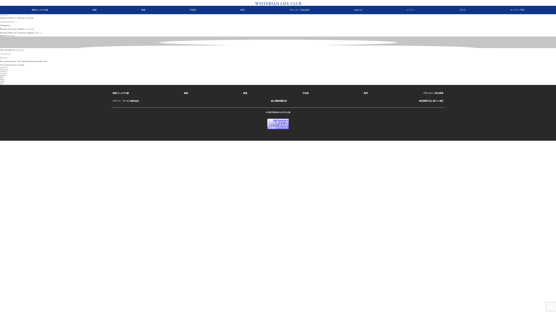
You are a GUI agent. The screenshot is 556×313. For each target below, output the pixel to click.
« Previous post (5, 54)
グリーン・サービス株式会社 (126, 101)
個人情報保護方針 (279, 101)
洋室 (1, 84)
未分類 (2, 82)
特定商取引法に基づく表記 (431, 101)
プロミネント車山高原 (299, 10)
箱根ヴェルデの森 (40, 10)
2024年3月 (3, 73)
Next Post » (4, 58)
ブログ (462, 10)
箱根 (95, 10)
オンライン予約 (517, 10)
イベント (411, 10)
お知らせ (358, 10)
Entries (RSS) (29, 29)
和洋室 (2, 80)
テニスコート (4, 15)
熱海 (143, 10)
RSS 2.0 (38, 33)
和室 (1, 78)
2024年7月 (3, 71)
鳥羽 (242, 10)
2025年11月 (4, 69)
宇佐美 (193, 10)
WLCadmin (11, 36)
